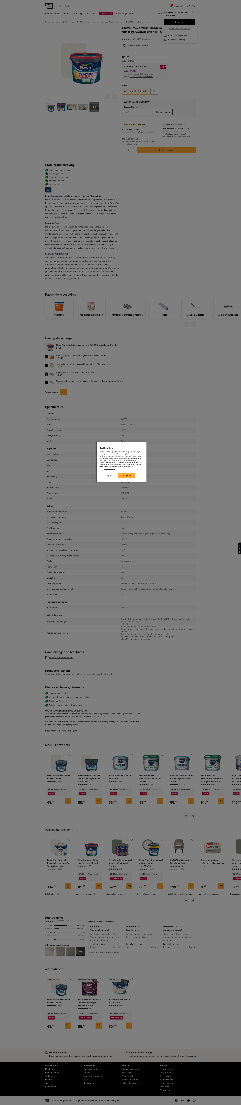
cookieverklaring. (109, 469)
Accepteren (127, 475)
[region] (121, 462)
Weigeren (108, 475)
